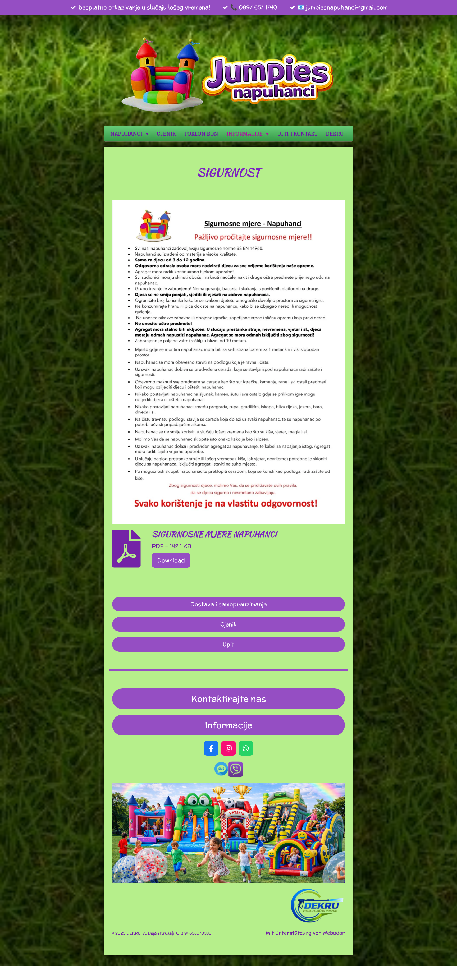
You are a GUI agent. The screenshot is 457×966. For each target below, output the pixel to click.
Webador (334, 933)
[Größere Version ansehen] (228, 362)
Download (171, 560)
